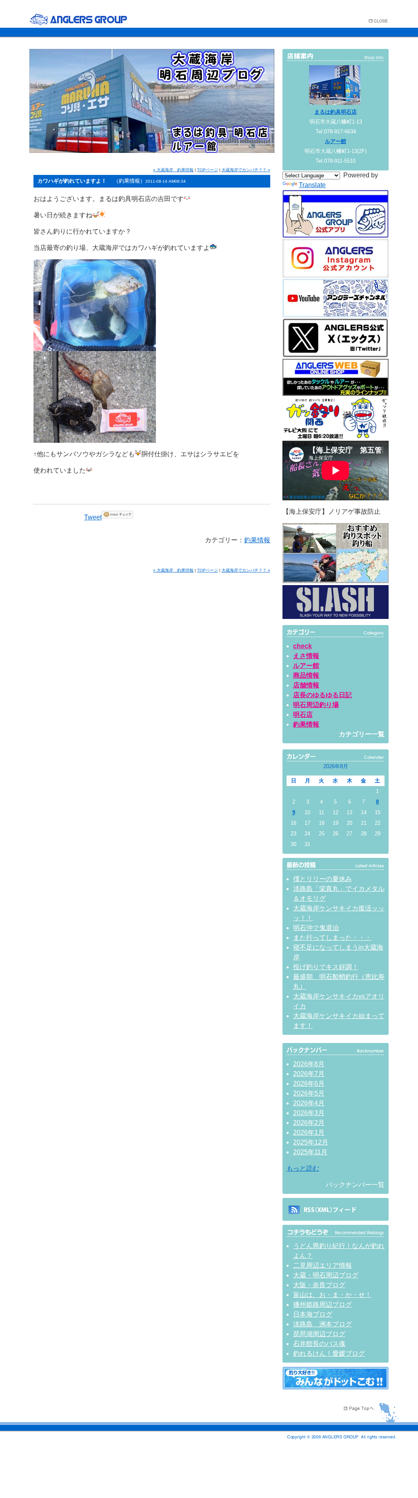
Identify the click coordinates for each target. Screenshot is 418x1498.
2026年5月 (309, 1093)
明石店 (303, 714)
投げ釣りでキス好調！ (325, 966)
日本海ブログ (312, 1314)
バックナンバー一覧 (355, 1184)
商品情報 (306, 675)
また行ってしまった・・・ (332, 937)
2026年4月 (309, 1103)
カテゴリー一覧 (362, 734)
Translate (312, 184)
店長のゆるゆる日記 (322, 695)
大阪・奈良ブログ (319, 1284)
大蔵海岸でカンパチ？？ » (246, 170)
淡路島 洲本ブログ (322, 1324)
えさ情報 (306, 655)
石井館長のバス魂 (319, 1343)
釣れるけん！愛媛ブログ (329, 1353)
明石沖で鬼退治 (316, 927)
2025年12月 (310, 1142)
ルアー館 (335, 141)
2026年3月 (309, 1112)
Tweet (93, 517)
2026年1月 (309, 1132)
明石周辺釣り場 (316, 704)
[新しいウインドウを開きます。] (335, 1387)
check (302, 646)
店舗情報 (306, 685)
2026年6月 (309, 1083)
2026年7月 (309, 1073)
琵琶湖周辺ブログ (319, 1333)
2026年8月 (309, 1064)
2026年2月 (309, 1122)
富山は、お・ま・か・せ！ (332, 1294)
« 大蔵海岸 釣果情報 (173, 170)
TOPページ (207, 170)
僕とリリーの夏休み (322, 878)
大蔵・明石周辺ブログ (325, 1275)
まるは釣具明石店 (335, 112)
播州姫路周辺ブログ (322, 1304)
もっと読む (303, 1168)
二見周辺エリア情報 (322, 1265)
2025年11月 (310, 1152)
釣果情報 (257, 540)
